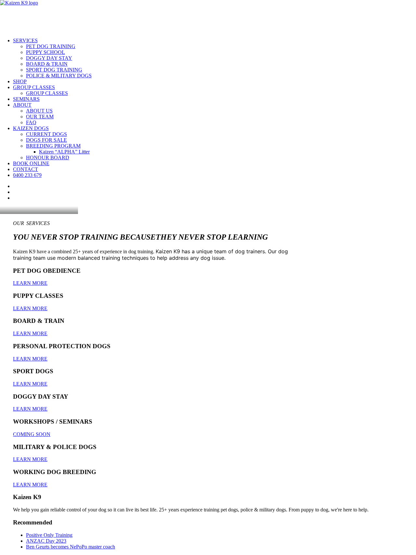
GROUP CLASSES (34, 87)
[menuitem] (214, 58)
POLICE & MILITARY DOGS (59, 75)
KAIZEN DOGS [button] (31, 128)
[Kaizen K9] (208, 16)
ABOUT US (39, 110)
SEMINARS (26, 99)
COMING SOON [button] (31, 434)
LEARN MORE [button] (30, 283)
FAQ (31, 122)
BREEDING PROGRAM (53, 146)
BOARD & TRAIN (47, 64)
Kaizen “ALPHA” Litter (64, 151)
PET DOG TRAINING (50, 46)
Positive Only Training (49, 535)
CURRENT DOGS (46, 134)
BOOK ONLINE (31, 163)
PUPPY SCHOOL (45, 52)
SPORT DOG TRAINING (54, 70)
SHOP (20, 81)
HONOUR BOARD (47, 157)
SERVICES (25, 40)
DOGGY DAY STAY (49, 58)
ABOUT (22, 105)
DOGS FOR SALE (46, 140)
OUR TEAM (40, 116)
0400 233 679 (27, 175)
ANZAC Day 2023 (46, 541)
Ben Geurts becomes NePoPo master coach (70, 546)
